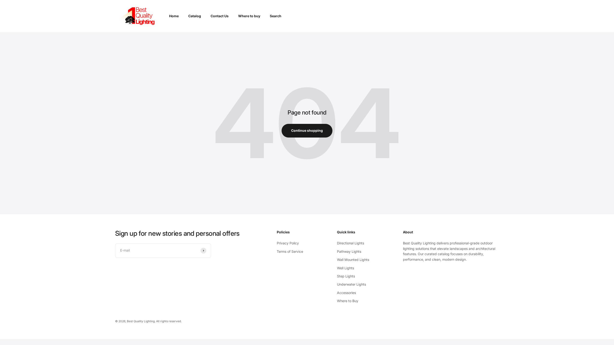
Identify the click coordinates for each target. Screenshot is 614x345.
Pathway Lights (349, 251)
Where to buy (249, 16)
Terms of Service (290, 251)
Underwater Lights (351, 284)
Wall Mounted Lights (353, 260)
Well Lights (345, 268)
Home (174, 16)
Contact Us (220, 16)
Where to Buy (347, 301)
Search (275, 16)
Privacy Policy (288, 243)
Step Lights (346, 276)
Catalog (194, 16)
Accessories (346, 293)
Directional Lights (350, 243)
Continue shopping (307, 130)
